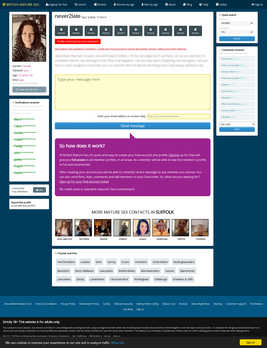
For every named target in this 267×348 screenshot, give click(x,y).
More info (117, 342)
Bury (21, 79)
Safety (223, 4)
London (85, 262)
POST (237, 129)
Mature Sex (169, 303)
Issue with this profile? (23, 204)
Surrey (112, 262)
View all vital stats (29, 89)
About (172, 4)
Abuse (108, 336)
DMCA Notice (95, 336)
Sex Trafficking (79, 336)
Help (205, 4)
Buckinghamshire (183, 262)
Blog (189, 4)
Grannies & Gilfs (183, 279)
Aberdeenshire (150, 271)
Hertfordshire (66, 262)
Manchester (187, 271)
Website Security (123, 303)
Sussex (169, 271)
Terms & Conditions (46, 303)
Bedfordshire (127, 271)
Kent (99, 262)
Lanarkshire (97, 279)
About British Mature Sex (18, 303)
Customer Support (236, 303)
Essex (125, 262)
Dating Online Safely (147, 303)
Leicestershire (119, 279)
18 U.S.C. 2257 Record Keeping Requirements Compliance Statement (36, 336)
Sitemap (217, 303)
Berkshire (63, 271)
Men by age (150, 4)
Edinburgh (161, 279)
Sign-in (258, 4)
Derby (80, 279)
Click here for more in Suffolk (25, 83)
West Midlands (84, 271)
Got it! (250, 342)
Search (81, 4)
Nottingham (141, 279)
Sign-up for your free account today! (84, 182)
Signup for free (58, 4)
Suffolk (92, 17)
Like (40, 189)
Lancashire (106, 271)
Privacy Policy (68, 303)
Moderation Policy (89, 303)
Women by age (125, 4)
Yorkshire (141, 262)
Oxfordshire (160, 262)
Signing (174, 155)
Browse (101, 4)
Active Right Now (200, 303)
